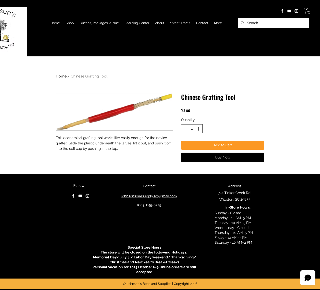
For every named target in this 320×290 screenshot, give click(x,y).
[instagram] (296, 11)
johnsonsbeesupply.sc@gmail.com (149, 196)
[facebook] (282, 11)
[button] (307, 11)
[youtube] (289, 11)
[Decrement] (185, 129)
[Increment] (199, 129)
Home (61, 76)
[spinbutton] (192, 129)
